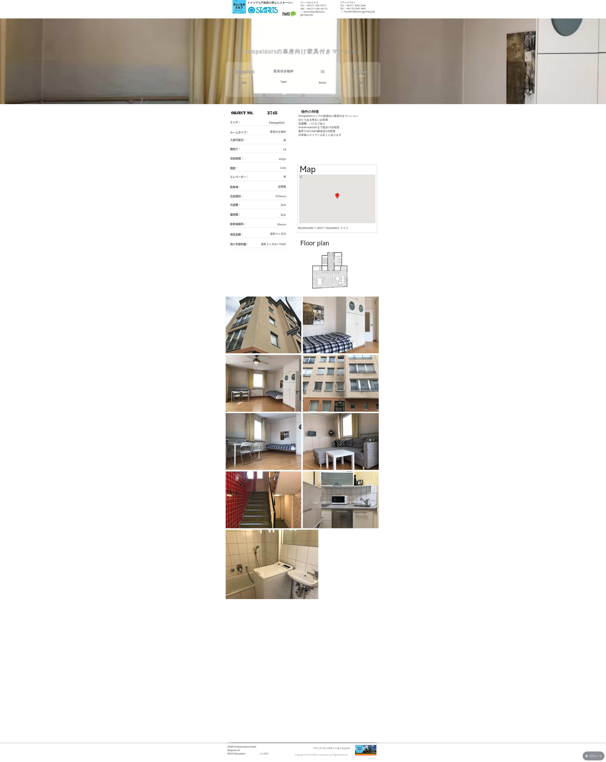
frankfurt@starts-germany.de (359, 11)
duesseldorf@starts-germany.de (312, 13)
